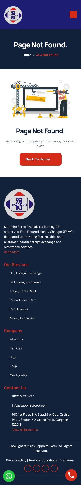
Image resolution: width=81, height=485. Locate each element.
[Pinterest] (54, 468)
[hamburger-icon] (73, 14)
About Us (16, 339)
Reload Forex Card (23, 300)
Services (16, 348)
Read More (11, 252)
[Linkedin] (45, 468)
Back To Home (38, 159)
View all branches (25, 430)
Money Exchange (22, 318)
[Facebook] (36, 468)
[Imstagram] (27, 468)
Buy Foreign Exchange (26, 273)
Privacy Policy (16, 460)
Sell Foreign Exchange (25, 282)
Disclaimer (67, 460)
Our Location (19, 375)
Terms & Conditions (43, 460)
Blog (13, 357)
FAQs (13, 366)
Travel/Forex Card (23, 291)
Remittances (19, 309)
